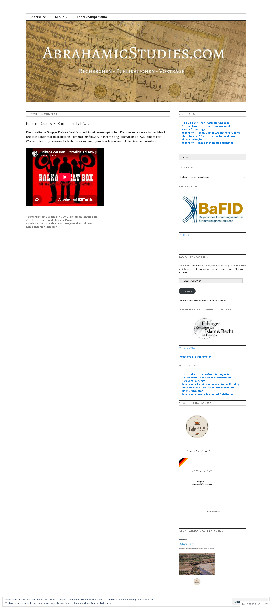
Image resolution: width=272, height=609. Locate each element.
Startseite (38, 17)
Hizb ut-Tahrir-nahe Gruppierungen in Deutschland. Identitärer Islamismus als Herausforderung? (206, 126)
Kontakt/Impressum (92, 17)
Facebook (184, 235)
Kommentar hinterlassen (41, 226)
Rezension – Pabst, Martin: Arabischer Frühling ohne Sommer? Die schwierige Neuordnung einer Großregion (211, 136)
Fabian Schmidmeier (85, 216)
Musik (68, 220)
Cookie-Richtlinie (100, 603)
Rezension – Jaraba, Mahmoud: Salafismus (207, 142)
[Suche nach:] (212, 157)
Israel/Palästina (54, 220)
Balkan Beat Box (59, 223)
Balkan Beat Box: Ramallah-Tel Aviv (57, 123)
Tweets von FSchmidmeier (195, 356)
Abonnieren (187, 291)
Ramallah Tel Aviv (81, 223)
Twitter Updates (187, 347)
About (59, 17)
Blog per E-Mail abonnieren (193, 256)
